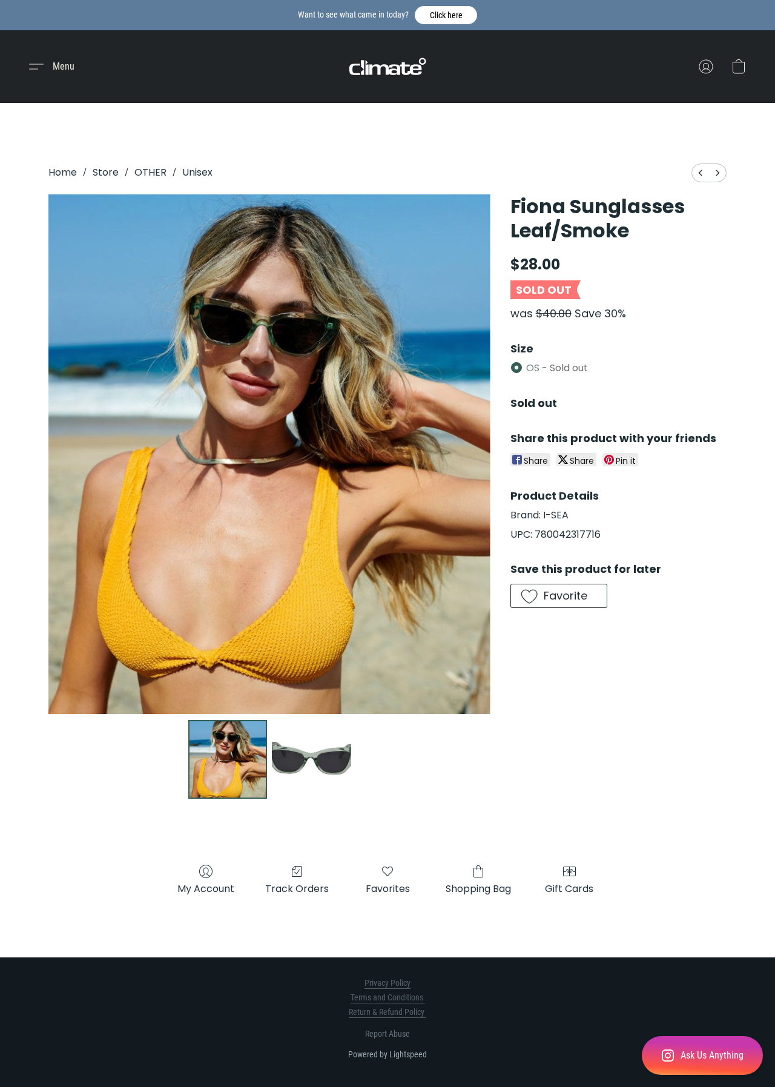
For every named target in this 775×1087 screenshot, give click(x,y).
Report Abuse (387, 1034)
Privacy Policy (387, 983)
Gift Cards (569, 889)
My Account (205, 889)
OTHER (150, 172)
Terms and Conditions (388, 997)
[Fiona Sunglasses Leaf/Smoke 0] (227, 759)
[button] (446, 15)
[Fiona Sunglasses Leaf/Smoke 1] (311, 759)
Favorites (388, 889)
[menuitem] (700, 173)
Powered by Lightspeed (387, 1054)
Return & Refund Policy (387, 1012)
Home (62, 172)
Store (106, 172)
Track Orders (297, 889)
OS (557, 368)
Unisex (197, 172)
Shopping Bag (478, 889)
